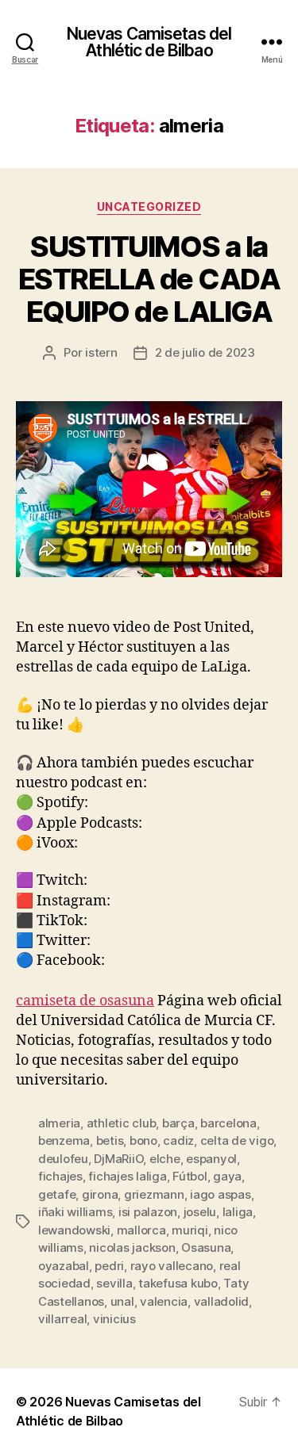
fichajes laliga (127, 1176)
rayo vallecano (171, 1265)
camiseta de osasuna (85, 1001)
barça (178, 1123)
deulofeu (63, 1158)
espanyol (211, 1158)
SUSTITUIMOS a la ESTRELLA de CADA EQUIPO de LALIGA (149, 279)
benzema (64, 1140)
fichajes (60, 1176)
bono (143, 1140)
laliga (238, 1211)
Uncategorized (149, 206)
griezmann (154, 1194)
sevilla (114, 1283)
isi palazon (147, 1211)
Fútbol (189, 1176)
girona (100, 1194)
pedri (109, 1265)
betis (110, 1140)
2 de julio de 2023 (205, 352)
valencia (164, 1301)
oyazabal (63, 1265)
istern (101, 352)
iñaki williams (75, 1211)
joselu (200, 1211)
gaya (227, 1176)
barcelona (228, 1123)
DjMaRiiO (118, 1158)
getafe (56, 1194)
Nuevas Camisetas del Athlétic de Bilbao (149, 42)
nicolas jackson (132, 1247)
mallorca (141, 1230)
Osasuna (205, 1247)
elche (164, 1158)
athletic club (122, 1123)
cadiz (178, 1140)
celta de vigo (237, 1140)
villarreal (62, 1318)
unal (122, 1301)
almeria (59, 1123)
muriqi (189, 1230)
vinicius (114, 1318)
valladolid (221, 1301)
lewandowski (74, 1230)
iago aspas (220, 1194)
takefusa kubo (178, 1283)
